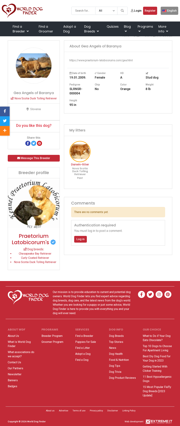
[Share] (5, 131)
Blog (127, 26)
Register (150, 10)
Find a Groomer (46, 28)
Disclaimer (112, 410)
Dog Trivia (115, 371)
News (112, 348)
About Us (13, 336)
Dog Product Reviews (122, 377)
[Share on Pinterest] (39, 143)
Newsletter (14, 374)
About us (50, 410)
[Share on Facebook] (27, 143)
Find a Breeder (19, 28)
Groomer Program (52, 342)
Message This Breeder (35, 158)
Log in (80, 239)
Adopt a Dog (69, 28)
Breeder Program (52, 336)
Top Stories (116, 342)
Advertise (63, 410)
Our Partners (15, 368)
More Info (162, 28)
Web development (134, 421)
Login (137, 10)
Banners (13, 380)
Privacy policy (96, 410)
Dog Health (116, 354)
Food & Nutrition (119, 360)
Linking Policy (129, 410)
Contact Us (14, 362)
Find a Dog (81, 360)
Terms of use (79, 410)
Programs (145, 26)
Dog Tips (114, 366)
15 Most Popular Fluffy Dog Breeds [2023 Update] (157, 391)
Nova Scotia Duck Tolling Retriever (35, 98)
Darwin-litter (80, 164)
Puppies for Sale (85, 342)
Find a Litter (82, 348)
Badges (12, 386)
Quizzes (113, 26)
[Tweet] (33, 143)
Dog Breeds (90, 28)
